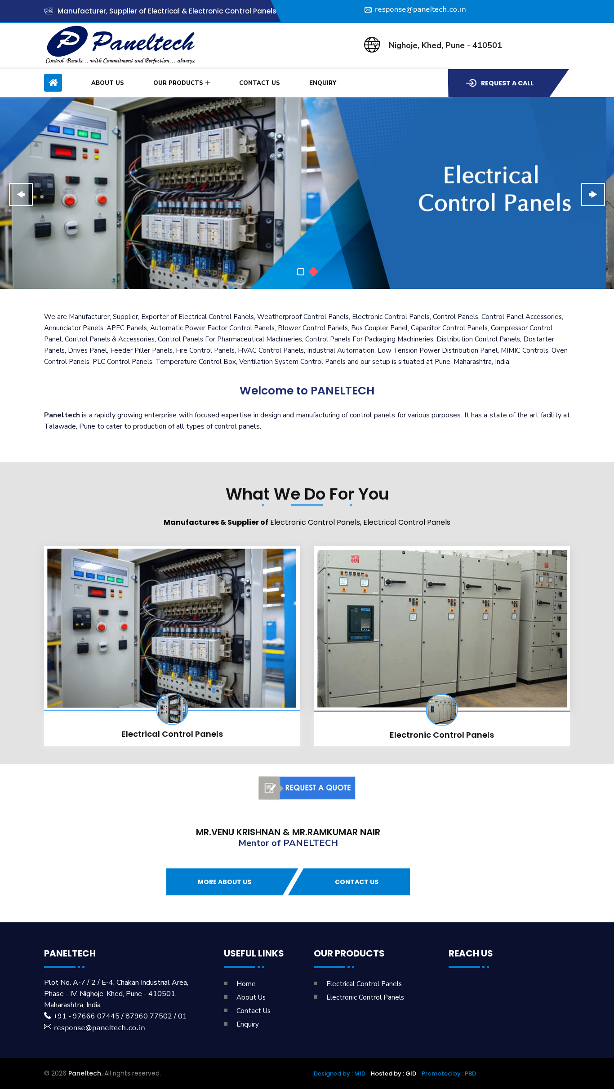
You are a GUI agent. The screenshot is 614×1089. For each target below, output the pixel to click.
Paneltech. (85, 1073)
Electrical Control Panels (172, 733)
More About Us (224, 881)
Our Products (178, 83)
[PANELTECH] (300, 271)
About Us (107, 83)
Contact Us (259, 83)
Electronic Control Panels (442, 734)
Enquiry (322, 83)
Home (246, 983)
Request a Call (507, 83)
